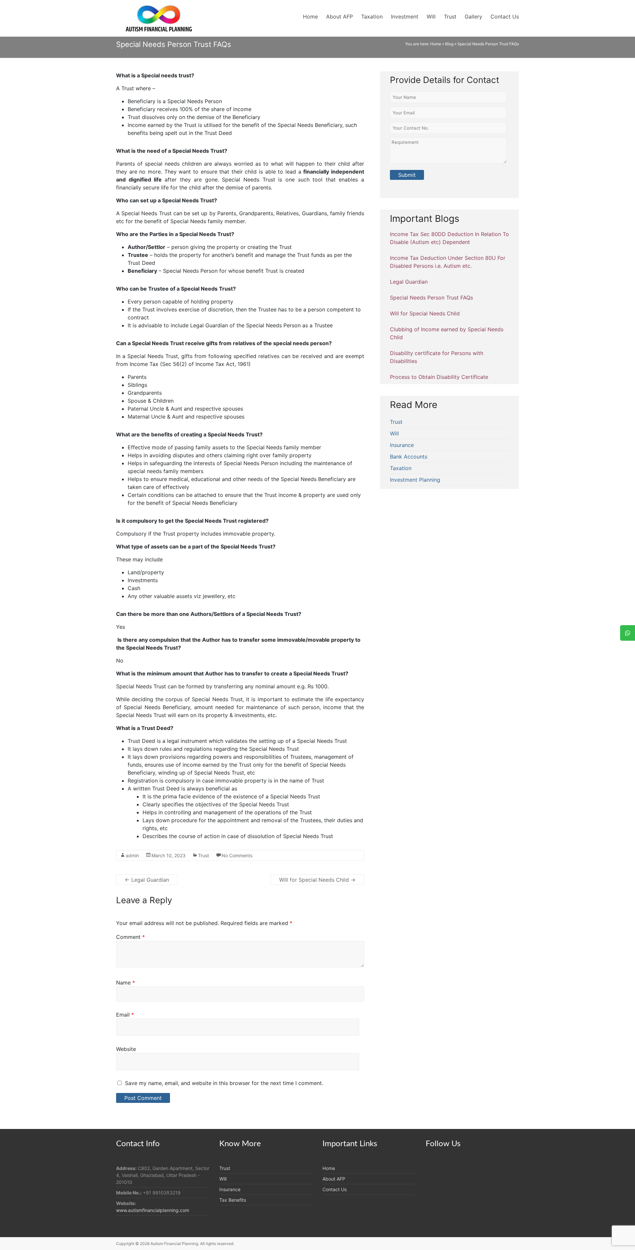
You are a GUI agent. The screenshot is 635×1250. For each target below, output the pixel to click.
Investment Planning (415, 479)
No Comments (237, 855)
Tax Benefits (232, 1200)
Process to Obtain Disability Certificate (439, 377)
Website (126, 1049)
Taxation (372, 16)
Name (125, 982)
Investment (404, 16)
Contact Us (504, 16)
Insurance (402, 445)
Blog (449, 43)
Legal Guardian (147, 879)
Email (125, 1014)
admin (132, 855)
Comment (130, 937)
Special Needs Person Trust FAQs (431, 297)
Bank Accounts (408, 456)
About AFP (339, 16)
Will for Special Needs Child (317, 879)
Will (431, 16)
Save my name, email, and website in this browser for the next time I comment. (224, 1083)
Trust (450, 16)
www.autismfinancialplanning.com (152, 1210)
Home (310, 16)
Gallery (473, 16)
